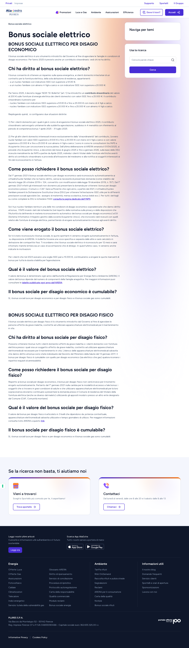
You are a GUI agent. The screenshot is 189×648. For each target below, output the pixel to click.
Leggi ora (15, 550)
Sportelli (163, 3)
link (42, 421)
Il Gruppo (178, 3)
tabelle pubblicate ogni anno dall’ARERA (42, 282)
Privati (9, 3)
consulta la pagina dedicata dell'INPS (72, 199)
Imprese (18, 3)
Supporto (149, 3)
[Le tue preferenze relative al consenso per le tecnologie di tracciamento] (2, 486)
